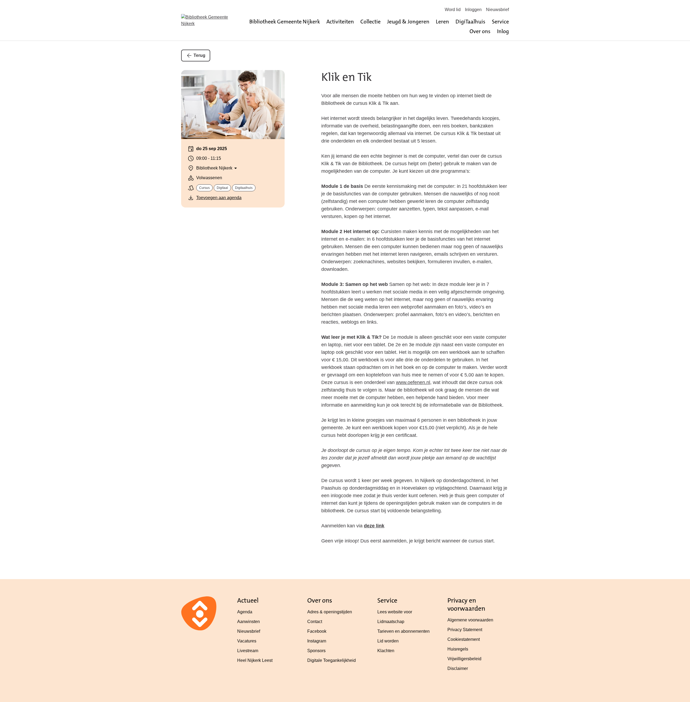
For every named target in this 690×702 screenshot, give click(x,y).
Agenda (244, 612)
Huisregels (457, 649)
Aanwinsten (248, 621)
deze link (374, 525)
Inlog (503, 31)
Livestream (247, 650)
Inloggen (473, 9)
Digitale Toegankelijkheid (331, 660)
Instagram (316, 641)
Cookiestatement (463, 639)
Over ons (480, 31)
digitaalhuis (244, 188)
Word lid (453, 9)
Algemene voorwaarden (470, 620)
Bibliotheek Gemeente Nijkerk (284, 21)
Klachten (385, 650)
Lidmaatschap (390, 621)
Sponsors (316, 650)
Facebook (316, 631)
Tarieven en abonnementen (403, 631)
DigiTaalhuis (470, 21)
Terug (199, 55)
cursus (204, 188)
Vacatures (246, 641)
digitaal (222, 188)
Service (500, 21)
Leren (442, 21)
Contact (314, 621)
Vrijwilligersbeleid (464, 658)
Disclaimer (457, 668)
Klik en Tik (346, 77)
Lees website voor (394, 612)
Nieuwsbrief (497, 9)
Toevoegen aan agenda (219, 197)
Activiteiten (340, 21)
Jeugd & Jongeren (408, 21)
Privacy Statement (464, 629)
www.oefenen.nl (413, 382)
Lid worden (388, 641)
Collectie (370, 21)
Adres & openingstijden (329, 612)
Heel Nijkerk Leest (254, 660)
